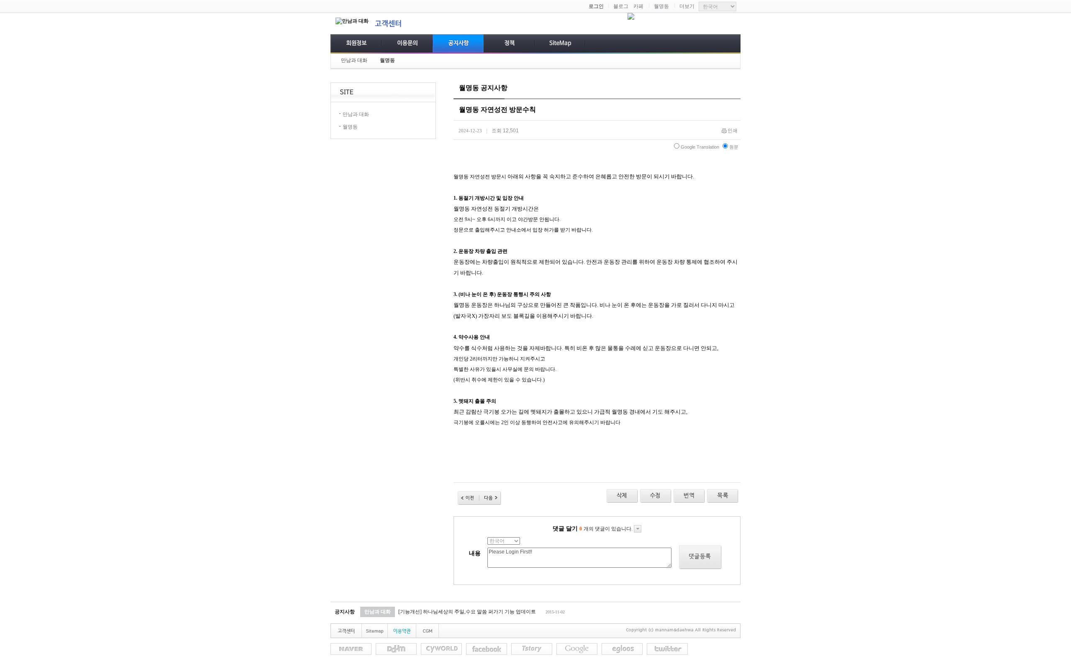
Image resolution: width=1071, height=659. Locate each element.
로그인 (596, 6)
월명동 (661, 6)
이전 (468, 498)
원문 (733, 146)
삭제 (622, 496)
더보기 (686, 6)
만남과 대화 (354, 60)
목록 (722, 496)
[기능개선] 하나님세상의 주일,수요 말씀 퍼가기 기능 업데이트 (467, 612)
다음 (490, 498)
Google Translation (700, 146)
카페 (638, 6)
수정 (689, 496)
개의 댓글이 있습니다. (606, 529)
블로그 (620, 6)
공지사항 (345, 612)
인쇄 (733, 131)
